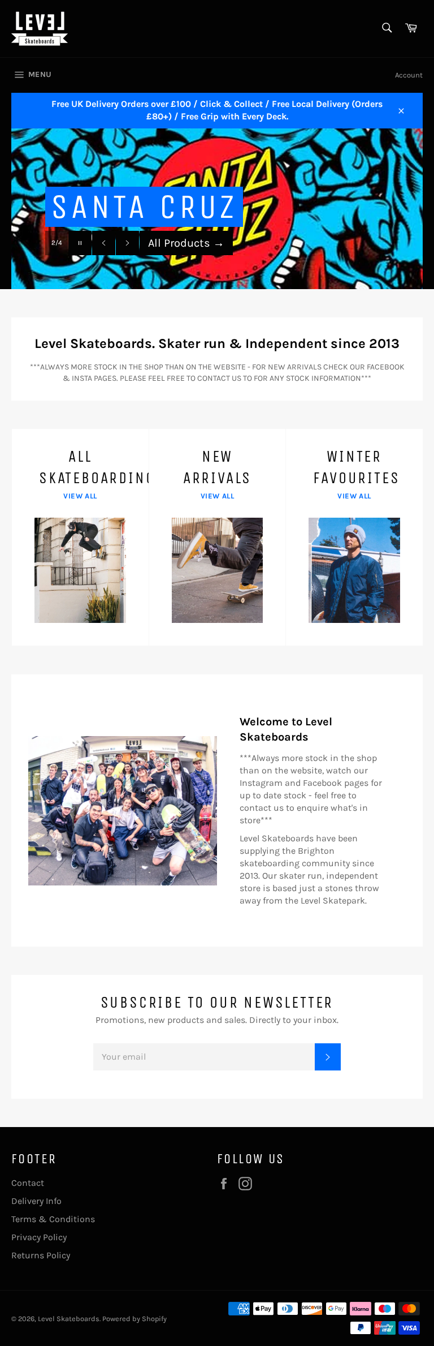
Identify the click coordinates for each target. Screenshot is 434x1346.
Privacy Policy (39, 1237)
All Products (186, 243)
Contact (27, 1182)
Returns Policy (40, 1255)
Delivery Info (36, 1201)
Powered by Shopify (134, 1318)
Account (409, 75)
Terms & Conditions (53, 1219)
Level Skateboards (68, 1318)
